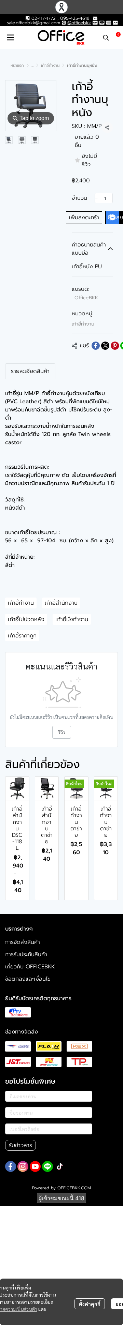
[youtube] (35, 1166)
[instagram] (22, 1166)
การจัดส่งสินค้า (22, 942)
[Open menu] (10, 37)
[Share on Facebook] (96, 346)
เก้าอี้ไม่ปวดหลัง (26, 619)
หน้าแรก (17, 65)
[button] (106, 37)
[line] (47, 1166)
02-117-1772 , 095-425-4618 (59, 18)
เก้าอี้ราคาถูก (22, 636)
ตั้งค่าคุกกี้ (89, 1304)
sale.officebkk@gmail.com (33, 22)
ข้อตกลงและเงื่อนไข (28, 979)
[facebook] (10, 1166)
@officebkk (79, 22)
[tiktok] (59, 1166)
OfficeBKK (86, 297)
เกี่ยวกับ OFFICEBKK (30, 967)
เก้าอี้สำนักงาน (61, 603)
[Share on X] (105, 346)
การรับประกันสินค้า (26, 954)
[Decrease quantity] (96, 198)
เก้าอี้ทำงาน (50, 65)
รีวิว (61, 732)
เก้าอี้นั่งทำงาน (71, 619)
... (32, 65)
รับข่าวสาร (20, 1145)
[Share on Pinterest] (115, 346)
